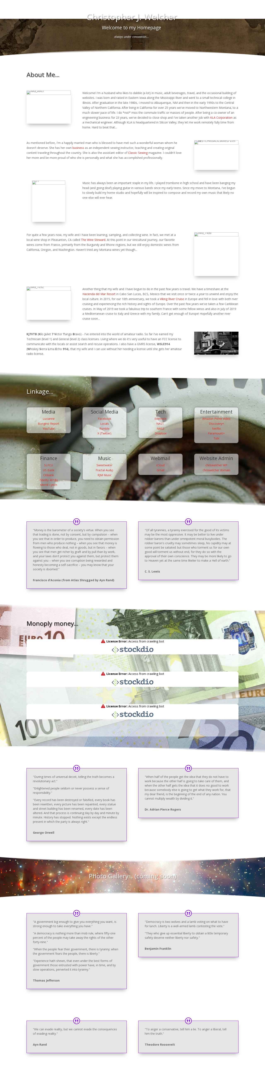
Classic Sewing (138, 153)
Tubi (216, 438)
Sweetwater (104, 465)
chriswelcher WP (216, 465)
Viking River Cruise (172, 299)
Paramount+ (216, 433)
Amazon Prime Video (216, 419)
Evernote (160, 419)
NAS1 (160, 424)
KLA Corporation (221, 118)
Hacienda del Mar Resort (99, 294)
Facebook (104, 419)
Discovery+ (216, 424)
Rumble (104, 428)
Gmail (160, 470)
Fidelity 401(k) (48, 480)
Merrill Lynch (48, 485)
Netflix (216, 428)
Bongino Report (48, 424)
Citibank (48, 475)
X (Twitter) (104, 433)
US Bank (48, 470)
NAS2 (160, 428)
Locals (104, 424)
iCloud (160, 465)
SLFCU (48, 465)
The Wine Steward (93, 240)
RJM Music (105, 475)
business (78, 148)
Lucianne (49, 419)
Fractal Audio (104, 470)
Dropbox (160, 433)
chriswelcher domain (216, 470)
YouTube (49, 428)
